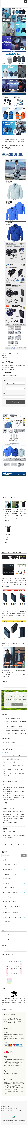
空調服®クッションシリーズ (12, 878)
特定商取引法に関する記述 (10, 1108)
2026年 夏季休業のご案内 (13, 718)
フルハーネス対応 (19, 139)
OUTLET (8, 686)
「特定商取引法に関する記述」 (13, 1091)
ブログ (7, 950)
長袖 (2, 141)
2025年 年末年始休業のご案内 (14, 727)
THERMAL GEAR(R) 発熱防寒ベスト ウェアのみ (8, 513)
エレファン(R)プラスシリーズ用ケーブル (14, 907)
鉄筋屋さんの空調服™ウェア (12, 912)
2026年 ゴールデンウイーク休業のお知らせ (16, 722)
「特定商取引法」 (10, 1076)
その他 (7, 883)
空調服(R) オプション (11, 874)
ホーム (2, 139)
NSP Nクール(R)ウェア (11, 892)
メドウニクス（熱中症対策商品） (13, 917)
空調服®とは (6, 1106)
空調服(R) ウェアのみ (10, 139)
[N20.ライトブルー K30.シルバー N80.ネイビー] (15, 383)
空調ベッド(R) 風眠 (10, 888)
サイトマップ (19, 1110)
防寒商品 (7, 922)
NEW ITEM (8, 935)
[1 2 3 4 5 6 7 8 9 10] (14, 397)
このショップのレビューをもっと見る (15, 845)
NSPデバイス (8, 897)
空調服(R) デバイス (10, 869)
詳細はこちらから (17, 704)
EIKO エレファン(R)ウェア (12, 901)
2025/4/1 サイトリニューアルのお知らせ (16, 733)
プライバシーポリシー (9, 1110)
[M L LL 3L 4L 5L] (15, 389)
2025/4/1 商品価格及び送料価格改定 (15, 730)
